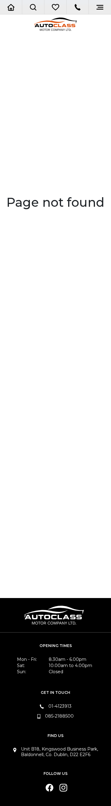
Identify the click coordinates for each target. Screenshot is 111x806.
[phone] (77, 7)
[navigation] (33, 7)
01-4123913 (60, 706)
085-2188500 (59, 716)
